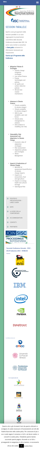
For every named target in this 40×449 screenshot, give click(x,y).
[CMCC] (20, 343)
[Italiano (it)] (17, 7)
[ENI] (20, 259)
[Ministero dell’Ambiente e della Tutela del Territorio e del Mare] (20, 382)
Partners (13, 227)
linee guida (10, 47)
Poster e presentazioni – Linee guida (16, 200)
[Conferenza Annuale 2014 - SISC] (20, 11)
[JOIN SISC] (16, 232)
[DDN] (20, 325)
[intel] (21, 298)
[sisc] (20, 19)
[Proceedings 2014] (16, 239)
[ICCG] (20, 272)
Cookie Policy (28, 446)
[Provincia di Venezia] (19, 407)
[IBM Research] (20, 284)
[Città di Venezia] (19, 419)
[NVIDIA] (21, 311)
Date (12, 207)
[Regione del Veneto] (19, 394)
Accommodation (16, 218)
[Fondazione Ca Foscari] (20, 367)
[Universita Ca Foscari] (20, 354)
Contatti (13, 222)
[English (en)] (19, 7)
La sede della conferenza (15, 212)
